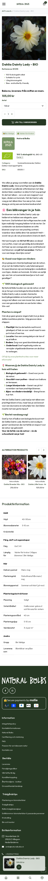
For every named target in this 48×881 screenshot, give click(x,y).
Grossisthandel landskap (12, 786)
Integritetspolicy (9, 724)
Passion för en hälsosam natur (15, 745)
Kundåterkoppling (9, 777)
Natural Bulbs (7, 732)
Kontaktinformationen (11, 728)
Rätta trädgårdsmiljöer (11, 809)
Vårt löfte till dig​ (8, 773)
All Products (7, 11)
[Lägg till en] (12, 114)
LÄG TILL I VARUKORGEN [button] (26, 122)
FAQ (4, 741)
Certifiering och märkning (13, 737)
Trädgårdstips (8, 804)
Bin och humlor (8, 822)
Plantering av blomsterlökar (14, 800)
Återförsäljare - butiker (12, 781)
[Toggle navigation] (4, 4)
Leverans (6, 764)
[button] (38, 450)
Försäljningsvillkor (9, 768)
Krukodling (6, 817)
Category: (6, 163)
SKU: (4, 170)
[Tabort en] (5, 114)
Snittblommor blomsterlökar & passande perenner (23, 813)
